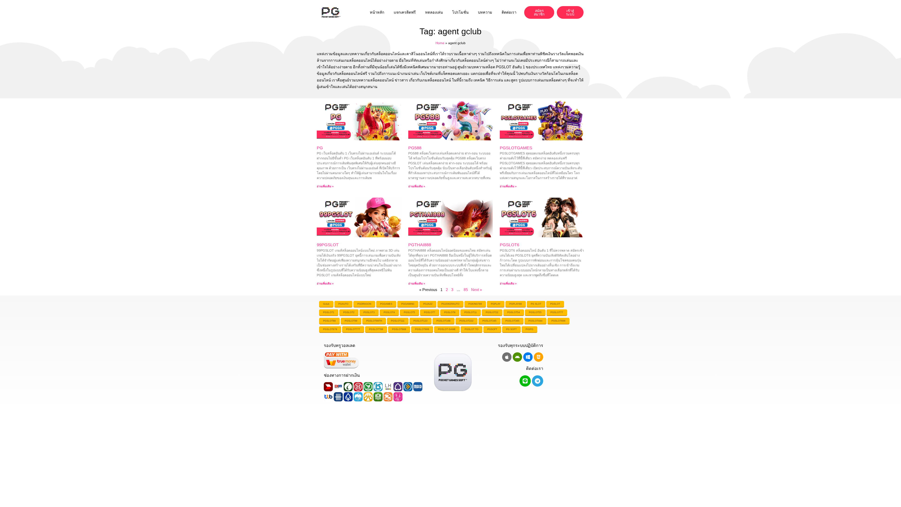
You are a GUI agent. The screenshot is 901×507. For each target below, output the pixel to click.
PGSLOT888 (399, 329)
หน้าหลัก (377, 12)
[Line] (525, 381)
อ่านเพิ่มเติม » (325, 186)
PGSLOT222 (466, 320)
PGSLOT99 (351, 320)
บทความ (485, 12)
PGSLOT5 (409, 312)
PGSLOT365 (512, 320)
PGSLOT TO (471, 329)
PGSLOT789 (376, 329)
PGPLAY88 (515, 304)
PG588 (414, 148)
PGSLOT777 (353, 329)
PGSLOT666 (558, 320)
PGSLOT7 (429, 312)
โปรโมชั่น (460, 12)
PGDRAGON (364, 304)
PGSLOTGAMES (516, 148)
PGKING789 (475, 304)
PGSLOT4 (389, 312)
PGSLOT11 (470, 312)
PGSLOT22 (492, 312)
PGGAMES (386, 304)
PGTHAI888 (419, 244)
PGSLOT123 (420, 320)
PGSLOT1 (328, 312)
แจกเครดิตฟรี (405, 12)
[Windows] (528, 357)
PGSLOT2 (349, 312)
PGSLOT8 (449, 312)
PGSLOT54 (513, 312)
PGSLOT (555, 304)
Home (439, 43)
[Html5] (538, 357)
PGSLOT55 (535, 312)
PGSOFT (492, 329)
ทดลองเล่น (434, 12)
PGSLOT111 (398, 320)
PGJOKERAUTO (450, 304)
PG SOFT (511, 329)
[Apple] (507, 357)
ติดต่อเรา (509, 12)
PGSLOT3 (369, 312)
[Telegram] (537, 381)
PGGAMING (407, 304)
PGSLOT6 (509, 244)
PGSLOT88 (329, 320)
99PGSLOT (328, 244)
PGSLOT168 (443, 320)
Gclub (326, 304)
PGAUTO (343, 304)
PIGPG (529, 329)
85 (466, 290)
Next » (476, 290)
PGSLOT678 (330, 329)
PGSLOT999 (422, 329)
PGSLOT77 (556, 312)
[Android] (517, 357)
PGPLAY (495, 304)
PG (320, 148)
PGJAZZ (427, 304)
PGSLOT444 (535, 320)
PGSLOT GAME (447, 329)
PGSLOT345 (489, 320)
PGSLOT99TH (374, 320)
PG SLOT (536, 304)
